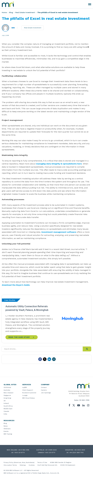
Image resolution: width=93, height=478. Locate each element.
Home (4, 12)
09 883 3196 (84, 400)
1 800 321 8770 (19, 452)
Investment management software (58, 232)
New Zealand (8, 393)
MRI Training (8, 434)
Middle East (8, 408)
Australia (7, 390)
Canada (6, 411)
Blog (11, 12)
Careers (44, 390)
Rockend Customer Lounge (29, 394)
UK (5, 401)
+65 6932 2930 (79, 450)
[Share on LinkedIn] (49, 359)
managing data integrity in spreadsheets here (59, 164)
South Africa (8, 406)
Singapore (7, 395)
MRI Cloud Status (28, 398)
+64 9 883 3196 (23, 450)
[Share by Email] (54, 359)
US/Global (7, 387)
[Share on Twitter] (44, 359)
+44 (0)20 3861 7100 (76, 452)
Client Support (27, 390)
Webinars (7, 429)
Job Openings (46, 393)
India (5, 414)
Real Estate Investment (25, 12)
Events (6, 431)
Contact (44, 387)
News (6, 426)
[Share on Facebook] (40, 359)
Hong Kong (7, 398)
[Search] (87, 349)
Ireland (6, 403)
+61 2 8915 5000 (51, 450)
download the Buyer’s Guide (16, 285)
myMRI (24, 387)
